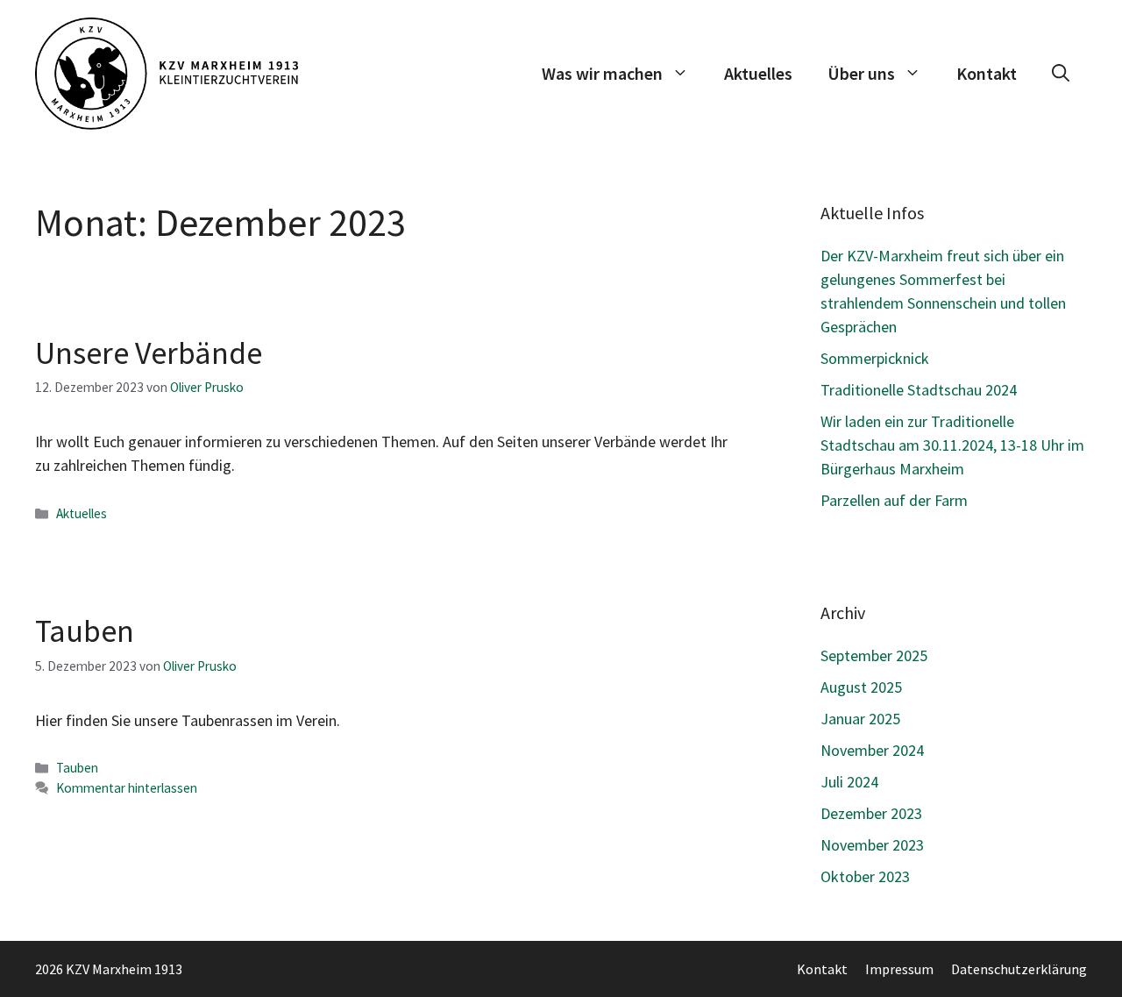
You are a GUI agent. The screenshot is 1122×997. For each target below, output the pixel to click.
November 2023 (872, 845)
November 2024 (872, 750)
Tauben (84, 631)
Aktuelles (758, 73)
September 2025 (873, 655)
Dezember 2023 (871, 813)
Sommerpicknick (874, 358)
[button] (1060, 73)
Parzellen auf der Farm (894, 500)
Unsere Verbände (148, 353)
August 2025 (861, 687)
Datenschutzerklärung (1019, 969)
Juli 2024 (849, 782)
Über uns (861, 73)
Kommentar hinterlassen (126, 788)
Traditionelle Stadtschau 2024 (918, 390)
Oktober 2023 (865, 876)
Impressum (899, 969)
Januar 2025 (860, 719)
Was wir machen (602, 73)
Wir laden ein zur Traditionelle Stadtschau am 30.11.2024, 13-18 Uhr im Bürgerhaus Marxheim (952, 445)
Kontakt (986, 73)
